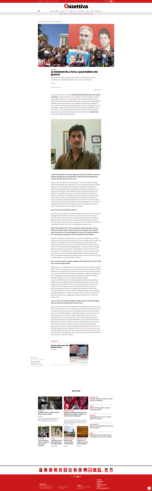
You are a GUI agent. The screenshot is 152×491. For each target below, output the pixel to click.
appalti (40, 364)
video (60, 13)
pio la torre (37, 361)
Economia (62, 11)
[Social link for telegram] (113, 1)
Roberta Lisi (54, 83)
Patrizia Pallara (54, 349)
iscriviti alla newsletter (75, 13)
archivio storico (88, 13)
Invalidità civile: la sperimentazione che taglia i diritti (56, 442)
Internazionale (81, 11)
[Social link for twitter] (105, 1)
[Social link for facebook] (107, 1)
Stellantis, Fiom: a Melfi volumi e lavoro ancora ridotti (49, 413)
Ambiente (57, 11)
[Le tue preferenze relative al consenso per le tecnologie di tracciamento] (149, 488)
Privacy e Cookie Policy (102, 488)
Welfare (71, 11)
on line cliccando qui (90, 328)
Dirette (91, 11)
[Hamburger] (39, 11)
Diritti (67, 11)
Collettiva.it (42, 484)
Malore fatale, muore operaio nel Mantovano (68, 442)
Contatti (40, 1)
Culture (87, 11)
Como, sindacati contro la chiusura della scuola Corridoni (43, 442)
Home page (40, 21)
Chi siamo (99, 479)
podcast (65, 13)
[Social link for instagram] (109, 1)
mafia (37, 362)
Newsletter (53, 1)
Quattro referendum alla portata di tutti (59, 346)
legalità (33, 362)
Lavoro (51, 11)
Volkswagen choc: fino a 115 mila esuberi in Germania (100, 417)
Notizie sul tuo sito (101, 484)
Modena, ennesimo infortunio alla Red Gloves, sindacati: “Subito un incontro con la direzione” (75, 414)
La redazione (46, 1)
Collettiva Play (98, 11)
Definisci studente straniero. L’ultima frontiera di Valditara (101, 399)
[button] (95, 90)
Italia (75, 11)
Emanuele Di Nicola (54, 446)
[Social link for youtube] (111, 1)
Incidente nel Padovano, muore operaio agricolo (82, 442)
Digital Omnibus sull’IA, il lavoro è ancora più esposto (100, 408)
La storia (99, 486)
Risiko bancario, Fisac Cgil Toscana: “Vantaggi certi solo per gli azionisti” (101, 436)
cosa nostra (34, 364)
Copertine (46, 21)
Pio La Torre (68, 99)
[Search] (57, 1)
